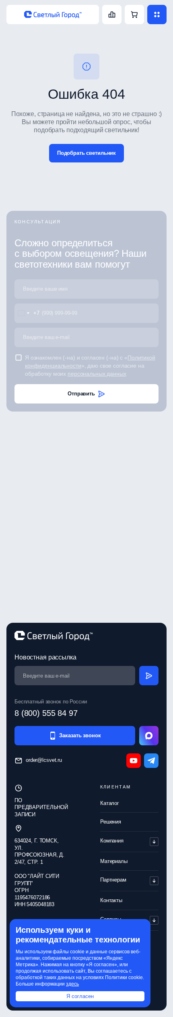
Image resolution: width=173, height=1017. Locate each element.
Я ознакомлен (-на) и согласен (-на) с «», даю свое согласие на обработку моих (90, 365)
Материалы (114, 861)
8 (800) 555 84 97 (46, 713)
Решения (110, 822)
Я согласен (80, 996)
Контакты (111, 900)
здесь (72, 984)
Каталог (109, 803)
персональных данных (97, 373)
